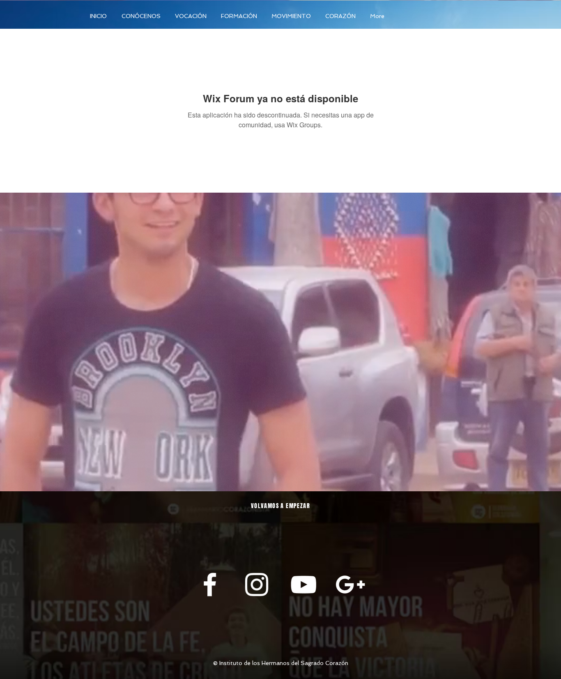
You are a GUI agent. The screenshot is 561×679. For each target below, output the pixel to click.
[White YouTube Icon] (303, 584)
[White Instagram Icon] (256, 584)
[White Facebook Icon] (209, 584)
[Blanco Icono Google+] (350, 584)
